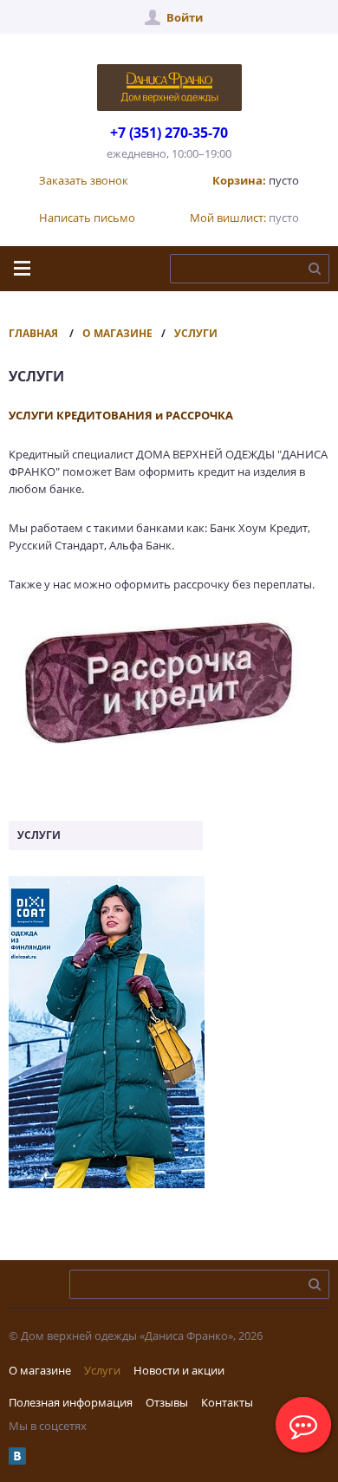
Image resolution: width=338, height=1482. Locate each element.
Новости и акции (178, 1370)
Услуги (196, 333)
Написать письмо (87, 217)
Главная (33, 333)
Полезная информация (71, 1402)
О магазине (117, 333)
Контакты (227, 1402)
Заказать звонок (83, 180)
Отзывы (167, 1402)
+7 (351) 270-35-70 (169, 132)
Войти (184, 17)
